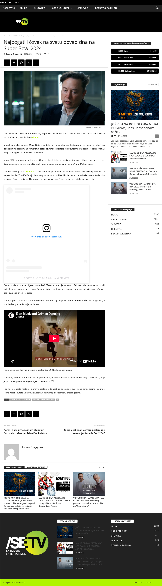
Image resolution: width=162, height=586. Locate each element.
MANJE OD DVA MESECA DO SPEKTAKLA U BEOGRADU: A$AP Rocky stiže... (142, 155)
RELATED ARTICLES (14, 467)
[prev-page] (99, 467)
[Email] (36, 62)
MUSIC (23, 7)
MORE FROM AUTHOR (36, 467)
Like (154, 51)
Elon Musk (16, 400)
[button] (157, 8)
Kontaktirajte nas (9, 2)
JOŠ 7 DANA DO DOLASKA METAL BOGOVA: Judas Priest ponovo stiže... (135, 128)
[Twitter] (28, 62)
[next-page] (103, 467)
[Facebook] (14, 62)
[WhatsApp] (21, 62)
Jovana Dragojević (14, 54)
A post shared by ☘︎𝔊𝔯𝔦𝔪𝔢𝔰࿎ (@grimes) (46, 278)
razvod (36, 400)
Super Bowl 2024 (47, 400)
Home (6, 36)
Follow (152, 57)
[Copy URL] (7, 62)
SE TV (113, 136)
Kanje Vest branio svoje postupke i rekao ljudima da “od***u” (84, 431)
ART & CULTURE (60, 7)
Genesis (30, 171)
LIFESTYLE (82, 7)
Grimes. (36, 137)
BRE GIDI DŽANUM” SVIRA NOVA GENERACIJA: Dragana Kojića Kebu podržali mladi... (143, 171)
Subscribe (151, 71)
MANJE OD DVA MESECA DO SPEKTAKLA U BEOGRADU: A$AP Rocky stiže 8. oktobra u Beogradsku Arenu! (54, 501)
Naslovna (138, 582)
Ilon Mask (26, 400)
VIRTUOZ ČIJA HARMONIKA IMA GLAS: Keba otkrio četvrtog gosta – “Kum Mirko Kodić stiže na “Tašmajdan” (88, 501)
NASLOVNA (9, 7)
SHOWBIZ (39, 7)
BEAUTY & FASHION (106, 7)
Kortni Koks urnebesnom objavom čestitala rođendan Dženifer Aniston (25, 431)
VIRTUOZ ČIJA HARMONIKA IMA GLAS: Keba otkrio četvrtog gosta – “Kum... (142, 186)
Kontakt (149, 582)
